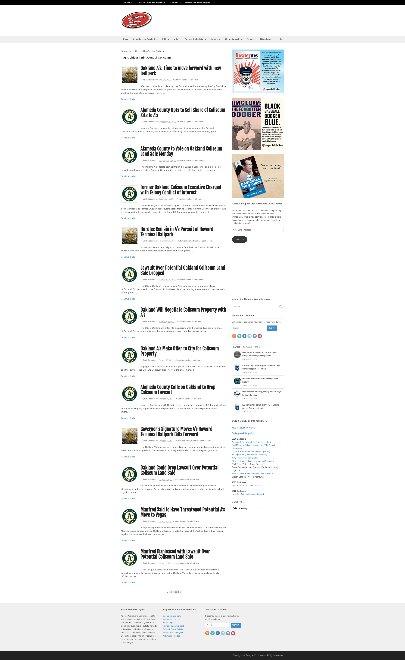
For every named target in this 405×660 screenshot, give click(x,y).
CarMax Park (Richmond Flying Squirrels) (251, 451)
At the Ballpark (232, 39)
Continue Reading (129, 99)
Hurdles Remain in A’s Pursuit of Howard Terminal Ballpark (176, 231)
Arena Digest (168, 623)
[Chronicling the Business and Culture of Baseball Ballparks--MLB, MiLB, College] (137, 27)
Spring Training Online (173, 616)
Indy (176, 39)
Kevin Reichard (149, 79)
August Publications (171, 619)
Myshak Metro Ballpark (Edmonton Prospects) (253, 460)
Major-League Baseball (144, 39)
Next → (177, 592)
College (214, 39)
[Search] (280, 307)
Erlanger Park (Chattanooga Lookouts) (249, 454)
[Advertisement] (227, 18)
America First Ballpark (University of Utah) (251, 441)
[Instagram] (255, 336)
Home (125, 39)
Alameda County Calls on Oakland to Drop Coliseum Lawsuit (177, 389)
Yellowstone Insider (171, 636)
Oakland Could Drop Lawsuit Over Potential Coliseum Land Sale (179, 470)
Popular (247, 347)
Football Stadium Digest (173, 626)
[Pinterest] (260, 336)
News (196, 79)
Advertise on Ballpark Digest (197, 2)
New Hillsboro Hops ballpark (245, 457)
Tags (257, 347)
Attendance (265, 39)
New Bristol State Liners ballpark (247, 485)
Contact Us (128, 2)
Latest (236, 347)
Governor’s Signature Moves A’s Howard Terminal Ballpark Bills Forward (176, 431)
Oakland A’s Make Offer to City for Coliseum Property (179, 351)
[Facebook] (244, 336)
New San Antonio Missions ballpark (248, 494)
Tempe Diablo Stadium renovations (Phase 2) (252, 473)
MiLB (164, 39)
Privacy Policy (175, 2)
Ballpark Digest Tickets (173, 629)
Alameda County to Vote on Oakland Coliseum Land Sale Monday (181, 151)
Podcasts (250, 39)
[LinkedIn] (249, 336)
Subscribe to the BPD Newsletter (151, 2)
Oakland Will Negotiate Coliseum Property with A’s (183, 312)
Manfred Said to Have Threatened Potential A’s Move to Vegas (182, 512)
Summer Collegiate (194, 39)
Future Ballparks (185, 241)
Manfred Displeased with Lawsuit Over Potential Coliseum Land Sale (175, 554)
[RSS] (234, 336)
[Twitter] (239, 336)
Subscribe (239, 239)
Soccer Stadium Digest (173, 633)
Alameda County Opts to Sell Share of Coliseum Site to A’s (182, 112)
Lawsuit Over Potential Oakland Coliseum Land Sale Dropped (182, 270)
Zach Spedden (149, 121)
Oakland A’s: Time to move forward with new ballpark (180, 70)
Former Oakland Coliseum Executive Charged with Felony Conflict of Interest (180, 189)
